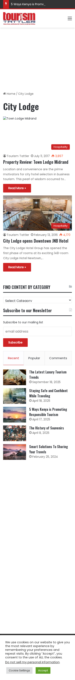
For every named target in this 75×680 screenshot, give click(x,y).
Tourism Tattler (18, 156)
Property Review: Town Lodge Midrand (35, 162)
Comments (58, 358)
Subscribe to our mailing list (23, 322)
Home (10, 94)
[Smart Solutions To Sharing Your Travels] (14, 452)
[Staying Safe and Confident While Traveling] (14, 396)
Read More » (17, 188)
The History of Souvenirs (46, 427)
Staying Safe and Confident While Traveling (48, 393)
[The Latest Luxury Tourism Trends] (14, 377)
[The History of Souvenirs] (14, 433)
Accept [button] (43, 670)
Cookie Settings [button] (19, 670)
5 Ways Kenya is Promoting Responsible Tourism (48, 412)
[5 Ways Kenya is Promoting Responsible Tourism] (14, 415)
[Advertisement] (37, 58)
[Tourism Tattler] (19, 18)
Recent (13, 358)
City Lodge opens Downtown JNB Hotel (35, 241)
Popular (34, 358)
